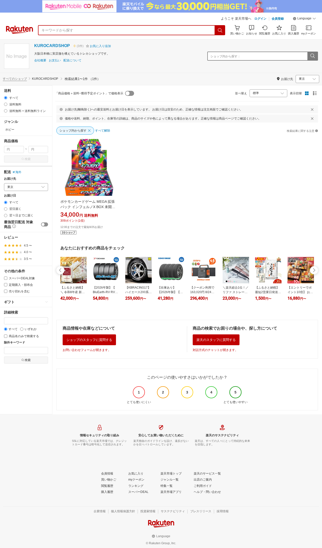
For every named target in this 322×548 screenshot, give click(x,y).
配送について (72, 60)
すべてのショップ (15, 79)
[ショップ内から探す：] (312, 56)
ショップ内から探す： (225, 56)
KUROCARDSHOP (52, 46)
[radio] (5, 97)
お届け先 (10, 178)
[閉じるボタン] (312, 109)
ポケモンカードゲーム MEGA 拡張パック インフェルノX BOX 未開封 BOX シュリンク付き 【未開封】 (87, 207)
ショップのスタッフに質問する (89, 340)
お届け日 (10, 195)
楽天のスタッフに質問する (216, 340)
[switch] (44, 224)
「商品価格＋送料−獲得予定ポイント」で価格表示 (89, 93)
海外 (18, 172)
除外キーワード (14, 342)
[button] (304, 19)
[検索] (220, 30)
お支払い (55, 60)
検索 (28, 159)
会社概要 (40, 60)
